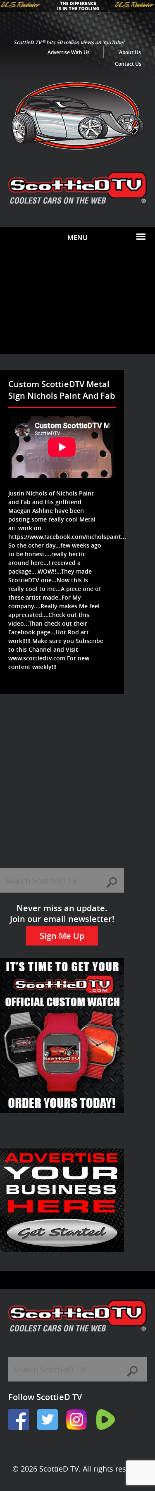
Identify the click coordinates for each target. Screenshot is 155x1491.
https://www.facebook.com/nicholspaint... (67, 537)
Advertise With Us (69, 52)
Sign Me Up (62, 935)
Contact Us (128, 63)
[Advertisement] (77, 301)
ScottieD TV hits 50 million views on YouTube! (69, 42)
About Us (130, 52)
